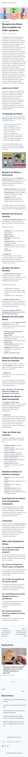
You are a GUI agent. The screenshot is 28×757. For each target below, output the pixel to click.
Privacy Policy (10, 741)
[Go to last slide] (4, 664)
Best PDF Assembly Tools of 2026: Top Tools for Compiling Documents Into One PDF (13, 723)
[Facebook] (3, 746)
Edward (5, 33)
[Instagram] (8, 746)
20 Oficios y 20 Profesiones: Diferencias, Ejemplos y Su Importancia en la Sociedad (13, 391)
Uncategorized (5, 21)
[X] (5, 746)
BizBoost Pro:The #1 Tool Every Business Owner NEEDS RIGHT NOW (20, 632)
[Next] (24, 664)
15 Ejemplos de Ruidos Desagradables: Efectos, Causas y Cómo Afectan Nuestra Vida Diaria (13, 312)
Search (3, 689)
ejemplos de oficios (19, 37)
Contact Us (18, 741)
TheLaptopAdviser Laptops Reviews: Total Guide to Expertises (6, 632)
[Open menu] (25, 3)
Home (3, 741)
